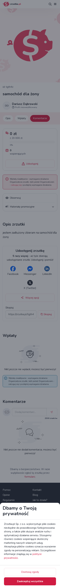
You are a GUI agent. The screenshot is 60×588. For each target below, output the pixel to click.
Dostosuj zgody (30, 572)
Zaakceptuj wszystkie (30, 581)
